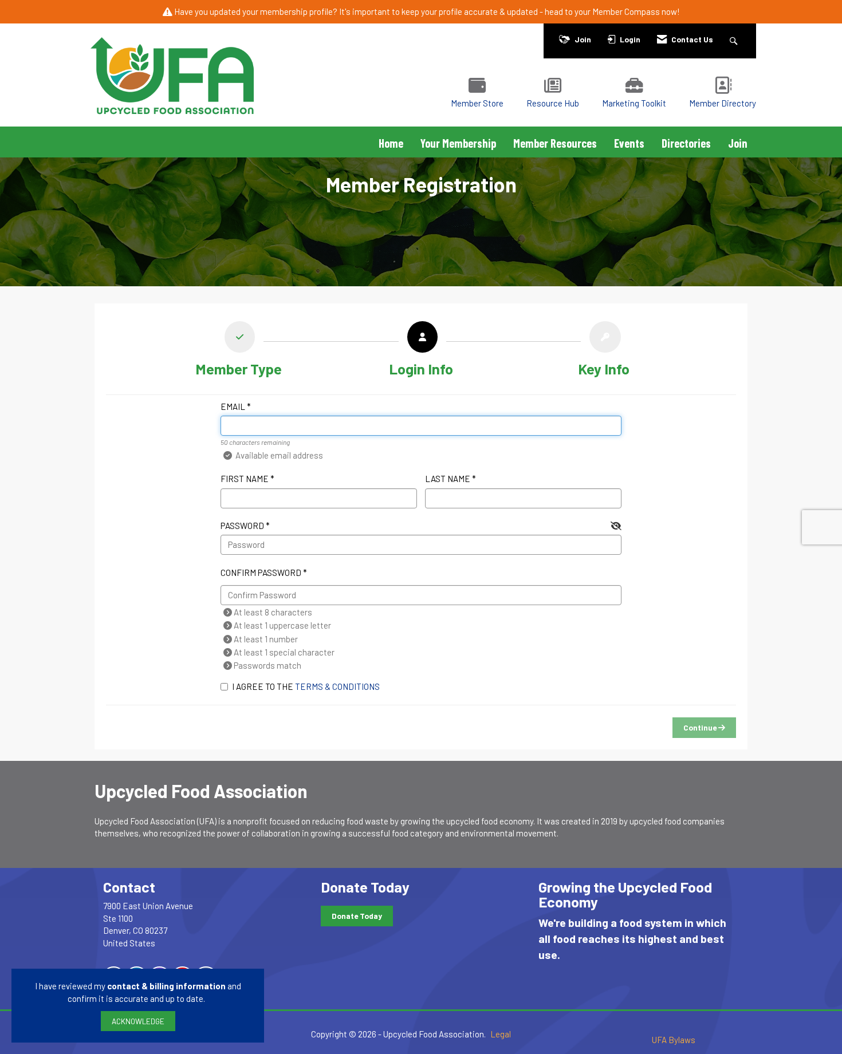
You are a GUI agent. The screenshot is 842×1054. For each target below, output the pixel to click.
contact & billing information (166, 986)
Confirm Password (261, 572)
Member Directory (722, 103)
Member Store (477, 103)
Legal (500, 1034)
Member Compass (626, 11)
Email (233, 406)
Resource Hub (552, 103)
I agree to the (306, 686)
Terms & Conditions (337, 686)
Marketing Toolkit (634, 103)
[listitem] (238, 351)
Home (391, 143)
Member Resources (555, 143)
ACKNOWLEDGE (138, 1021)
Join (737, 143)
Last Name (447, 478)
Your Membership (458, 143)
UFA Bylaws (673, 1040)
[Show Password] (616, 526)
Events (629, 143)
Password (242, 525)
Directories (686, 143)
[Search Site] (735, 39)
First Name (245, 478)
